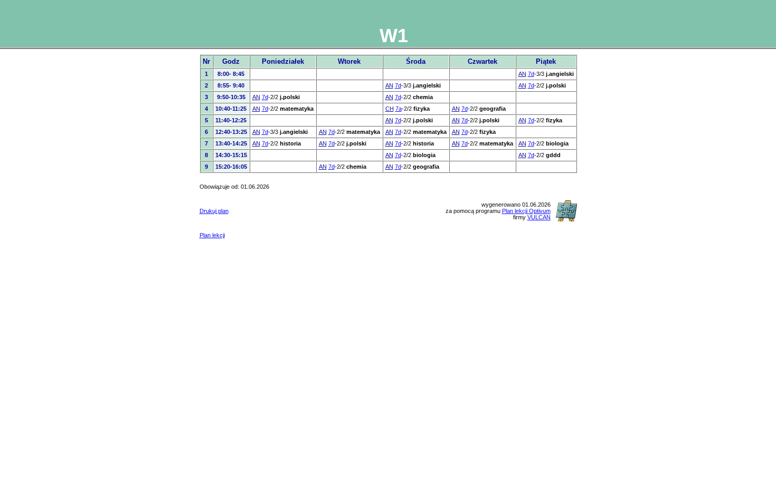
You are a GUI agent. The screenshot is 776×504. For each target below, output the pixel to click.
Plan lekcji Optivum (526, 211)
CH (389, 108)
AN (522, 74)
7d (531, 74)
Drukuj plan (214, 211)
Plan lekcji (212, 235)
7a (398, 108)
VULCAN (539, 217)
